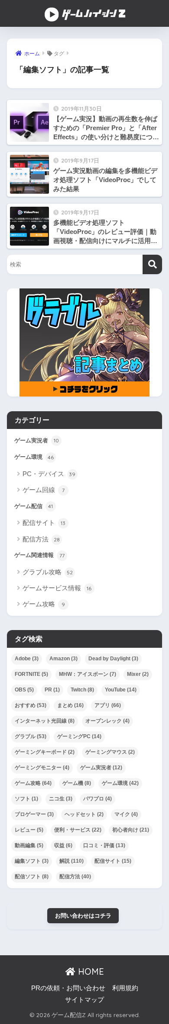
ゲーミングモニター (42, 768)
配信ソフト (32, 877)
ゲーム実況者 (36, 440)
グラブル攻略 (48, 572)
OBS (24, 690)
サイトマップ (84, 999)
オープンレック (107, 721)
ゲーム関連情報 (39, 555)
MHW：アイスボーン (87, 674)
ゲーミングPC (79, 736)
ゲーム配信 (33, 506)
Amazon (63, 659)
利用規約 (125, 988)
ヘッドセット (84, 814)
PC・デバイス (49, 473)
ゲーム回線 (44, 489)
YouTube (120, 690)
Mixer (138, 674)
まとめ (70, 705)
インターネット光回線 (45, 721)
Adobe (27, 659)
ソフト (26, 799)
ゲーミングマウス (110, 752)
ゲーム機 (76, 783)
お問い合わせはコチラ (83, 915)
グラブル (30, 736)
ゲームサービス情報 (57, 588)
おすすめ (30, 705)
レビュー (29, 830)
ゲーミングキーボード (45, 752)
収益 (63, 845)
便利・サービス (77, 830)
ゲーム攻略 (44, 604)
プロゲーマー (34, 814)
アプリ (107, 705)
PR (52, 690)
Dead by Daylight (113, 659)
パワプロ (97, 799)
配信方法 (41, 539)
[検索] (152, 264)
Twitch (82, 690)
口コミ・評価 (104, 845)
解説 (71, 861)
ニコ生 (60, 799)
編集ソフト (32, 861)
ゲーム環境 (34, 457)
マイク (126, 814)
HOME (89, 971)
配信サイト (44, 522)
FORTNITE (31, 674)
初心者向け (130, 830)
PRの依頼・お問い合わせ (68, 988)
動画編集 (29, 845)
